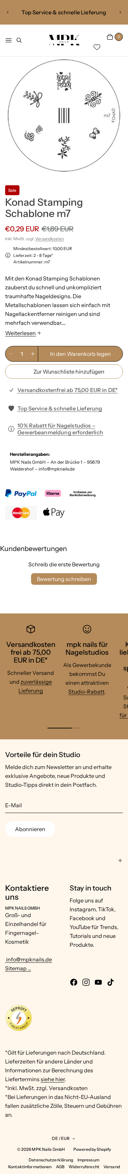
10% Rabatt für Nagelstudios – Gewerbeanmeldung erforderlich (60, 429)
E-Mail (13, 805)
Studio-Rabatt (86, 691)
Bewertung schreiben (64, 579)
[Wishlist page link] (97, 47)
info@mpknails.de (28, 959)
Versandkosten (49, 238)
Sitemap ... (18, 968)
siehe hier (53, 1079)
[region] (64, 12)
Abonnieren (30, 829)
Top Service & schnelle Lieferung (59, 408)
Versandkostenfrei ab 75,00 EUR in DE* (67, 390)
